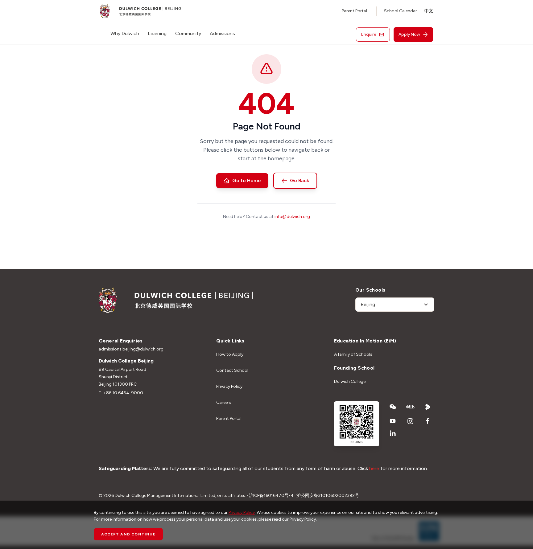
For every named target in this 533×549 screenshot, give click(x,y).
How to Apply (229, 354)
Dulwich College (350, 381)
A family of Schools (353, 354)
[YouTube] (392, 421)
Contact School (232, 370)
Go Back (299, 180)
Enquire (368, 34)
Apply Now (409, 34)
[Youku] (428, 407)
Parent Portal (354, 11)
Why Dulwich (124, 33)
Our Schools (370, 290)
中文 (428, 11)
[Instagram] (410, 421)
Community (188, 33)
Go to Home (246, 180)
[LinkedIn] (392, 433)
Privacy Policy (229, 386)
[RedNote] (410, 406)
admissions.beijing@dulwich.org (131, 349)
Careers (223, 402)
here (374, 468)
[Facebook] (428, 421)
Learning (157, 33)
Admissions (222, 33)
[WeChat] (392, 407)
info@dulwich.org (292, 216)
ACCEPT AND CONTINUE (128, 534)
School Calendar (400, 11)
